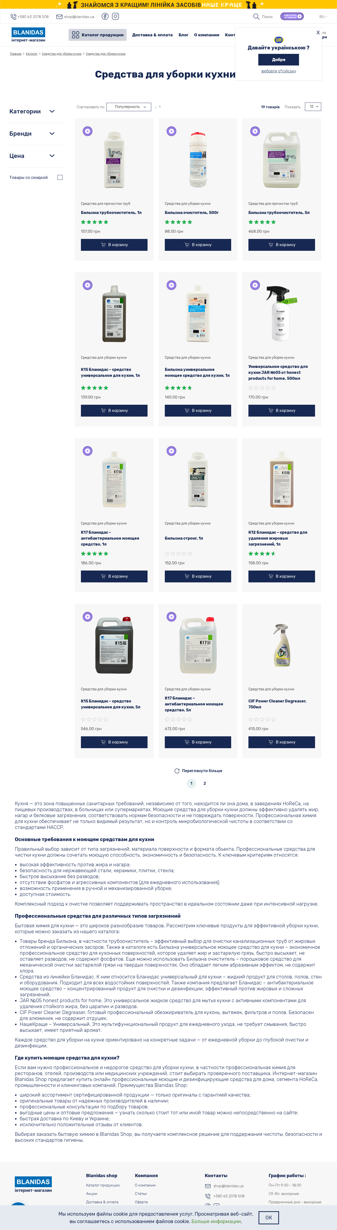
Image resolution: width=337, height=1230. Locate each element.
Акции (91, 1193)
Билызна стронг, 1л (184, 538)
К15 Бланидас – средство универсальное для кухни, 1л (110, 372)
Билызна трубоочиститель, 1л (111, 212)
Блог (183, 34)
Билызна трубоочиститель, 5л (279, 212)
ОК (268, 1218)
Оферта (141, 1202)
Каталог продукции (103, 34)
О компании (206, 34)
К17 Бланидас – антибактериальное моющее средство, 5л (194, 704)
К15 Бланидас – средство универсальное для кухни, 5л (110, 704)
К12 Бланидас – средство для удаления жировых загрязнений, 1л (277, 538)
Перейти (168, 4)
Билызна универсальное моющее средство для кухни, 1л (197, 372)
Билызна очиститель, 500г (192, 212)
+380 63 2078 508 (33, 17)
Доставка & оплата (152, 34)
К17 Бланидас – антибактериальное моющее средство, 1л (110, 538)
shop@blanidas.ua (79, 17)
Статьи (141, 1193)
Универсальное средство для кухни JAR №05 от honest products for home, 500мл (278, 372)
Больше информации (216, 1221)
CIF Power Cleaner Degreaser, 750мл (277, 704)
